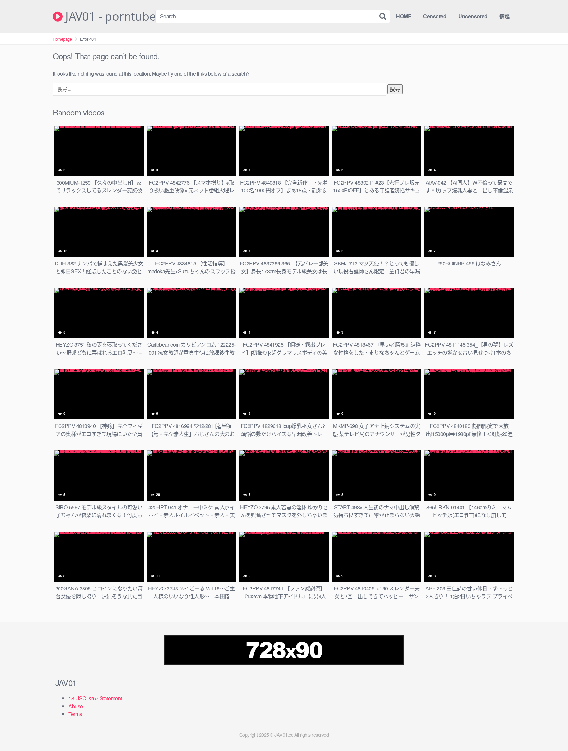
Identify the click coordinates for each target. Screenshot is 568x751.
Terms (75, 714)
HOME (403, 16)
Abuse (75, 706)
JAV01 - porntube (109, 16)
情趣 (504, 16)
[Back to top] (550, 730)
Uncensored (472, 16)
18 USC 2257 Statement (95, 698)
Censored (434, 16)
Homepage (62, 39)
